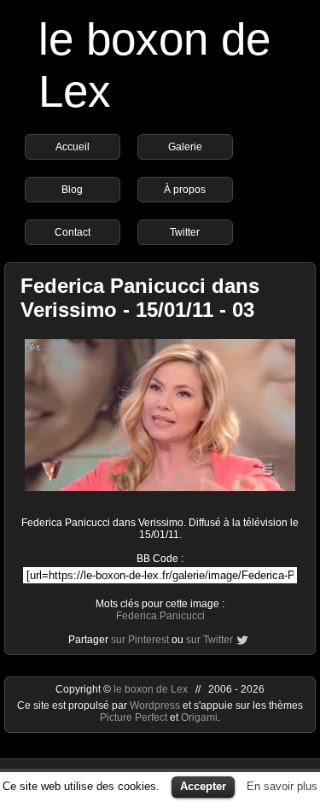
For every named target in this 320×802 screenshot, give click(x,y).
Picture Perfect (133, 717)
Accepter (203, 786)
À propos (185, 190)
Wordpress (156, 705)
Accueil (72, 147)
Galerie (185, 147)
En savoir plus (282, 786)
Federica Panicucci (160, 616)
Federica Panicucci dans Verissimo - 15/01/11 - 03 (139, 297)
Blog (72, 190)
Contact (72, 232)
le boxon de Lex (150, 689)
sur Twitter (209, 640)
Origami (199, 717)
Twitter (185, 232)
